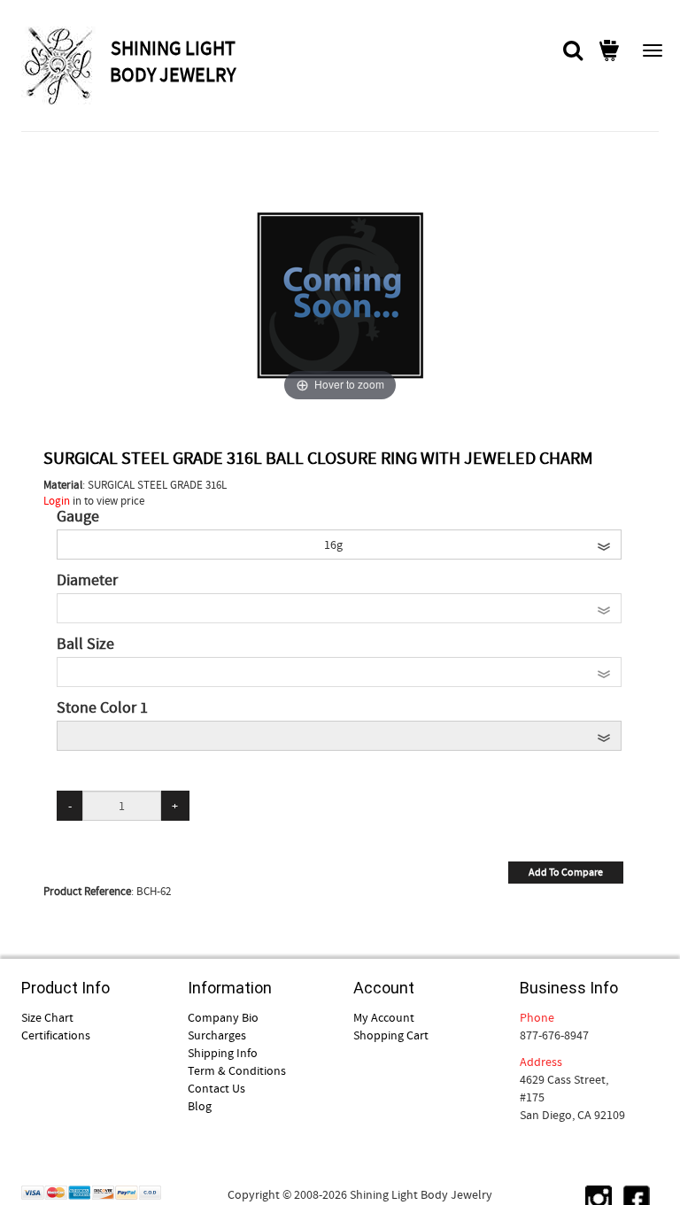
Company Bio (223, 1017)
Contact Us (216, 1088)
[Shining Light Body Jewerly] (63, 65)
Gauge (78, 517)
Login (56, 500)
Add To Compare (566, 872)
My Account (383, 1017)
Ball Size (85, 645)
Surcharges (217, 1035)
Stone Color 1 (102, 708)
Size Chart (47, 1017)
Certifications (55, 1035)
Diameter (87, 581)
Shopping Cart (391, 1035)
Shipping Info (223, 1053)
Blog (200, 1106)
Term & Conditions (237, 1070)
